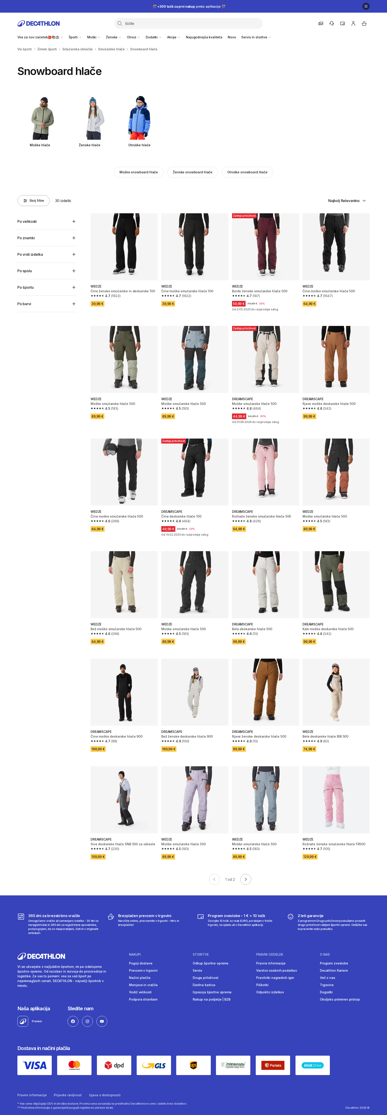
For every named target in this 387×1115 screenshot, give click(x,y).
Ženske (112, 37)
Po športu (25, 287)
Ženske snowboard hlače (192, 172)
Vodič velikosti (140, 992)
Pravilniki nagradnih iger (275, 978)
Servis (197, 970)
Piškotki (262, 985)
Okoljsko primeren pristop (340, 999)
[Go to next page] (245, 879)
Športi (74, 37)
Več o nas (327, 978)
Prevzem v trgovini (143, 970)
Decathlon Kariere (334, 970)
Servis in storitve (254, 37)
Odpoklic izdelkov (270, 992)
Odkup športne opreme (210, 963)
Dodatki (152, 37)
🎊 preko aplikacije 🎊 (189, 6)
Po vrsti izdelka (30, 254)
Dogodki (326, 992)
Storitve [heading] (201, 954)
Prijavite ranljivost (68, 1095)
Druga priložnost (205, 978)
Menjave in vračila (143, 985)
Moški (92, 37)
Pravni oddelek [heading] (269, 954)
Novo (232, 37)
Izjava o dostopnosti (105, 1095)
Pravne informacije (270, 963)
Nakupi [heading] (135, 954)
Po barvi (24, 304)
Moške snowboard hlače (139, 172)
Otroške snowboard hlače (247, 172)
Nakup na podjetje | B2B (211, 999)
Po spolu (24, 271)
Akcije (172, 37)
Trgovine (327, 985)
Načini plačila (139, 978)
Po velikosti (27, 221)
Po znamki (26, 238)
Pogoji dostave (140, 963)
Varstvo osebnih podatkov (276, 970)
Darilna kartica (204, 985)
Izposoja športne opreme (212, 992)
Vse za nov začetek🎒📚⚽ (38, 37)
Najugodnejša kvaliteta (204, 37)
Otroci (132, 37)
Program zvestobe (334, 963)
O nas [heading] (325, 954)
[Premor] (366, 6)
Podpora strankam (143, 999)
